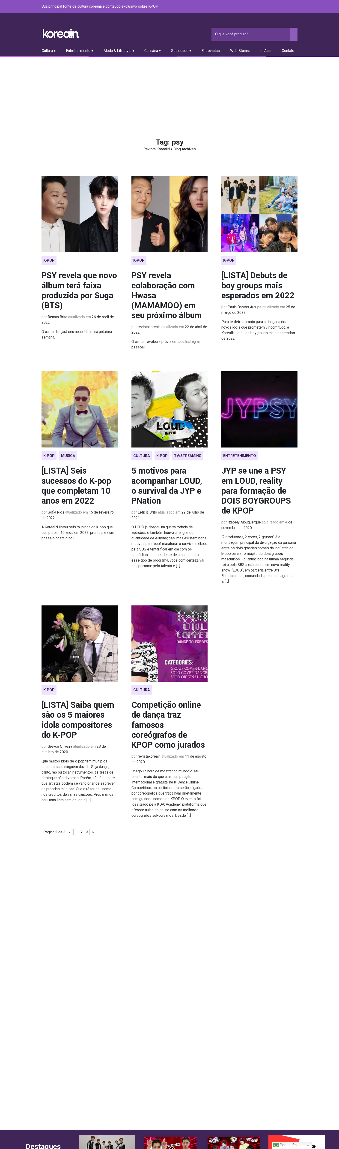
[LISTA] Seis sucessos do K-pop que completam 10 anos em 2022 (76, 486)
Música (68, 456)
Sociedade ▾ (181, 50)
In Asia (265, 50)
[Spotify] (283, 7)
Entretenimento (239, 456)
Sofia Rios (56, 512)
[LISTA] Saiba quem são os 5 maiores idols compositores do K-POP (78, 720)
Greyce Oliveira (60, 746)
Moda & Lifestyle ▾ (119, 50)
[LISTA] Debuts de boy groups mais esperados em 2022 (257, 285)
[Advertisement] (169, 92)
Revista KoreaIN (61, 33)
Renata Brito (57, 317)
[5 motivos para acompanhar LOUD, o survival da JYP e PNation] (169, 409)
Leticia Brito (147, 512)
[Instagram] (267, 7)
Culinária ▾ (152, 50)
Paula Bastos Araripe (245, 307)
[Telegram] (295, 7)
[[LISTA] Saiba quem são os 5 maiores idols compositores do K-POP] (80, 643)
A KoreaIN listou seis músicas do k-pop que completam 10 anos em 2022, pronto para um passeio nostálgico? (78, 532)
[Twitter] (272, 7)
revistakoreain (149, 327)
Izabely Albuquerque (244, 522)
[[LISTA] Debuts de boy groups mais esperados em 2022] (259, 214)
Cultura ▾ (49, 50)
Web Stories (240, 50)
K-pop (49, 260)
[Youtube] (278, 7)
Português (288, 1145)
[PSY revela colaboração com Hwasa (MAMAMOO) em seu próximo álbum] (169, 214)
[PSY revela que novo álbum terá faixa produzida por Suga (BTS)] (80, 214)
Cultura (141, 456)
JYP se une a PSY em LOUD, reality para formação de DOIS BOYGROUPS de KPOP (256, 491)
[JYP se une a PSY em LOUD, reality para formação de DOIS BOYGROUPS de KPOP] (259, 409)
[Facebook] (261, 7)
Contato (288, 50)
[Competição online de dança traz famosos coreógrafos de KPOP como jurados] (169, 643)
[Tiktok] (289, 7)
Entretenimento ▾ (79, 50)
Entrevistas (211, 50)
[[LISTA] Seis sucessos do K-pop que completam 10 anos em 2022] (80, 409)
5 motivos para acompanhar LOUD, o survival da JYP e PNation (166, 486)
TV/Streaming (187, 456)
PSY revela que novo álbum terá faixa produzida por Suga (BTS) (79, 290)
